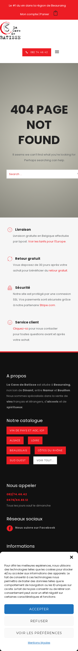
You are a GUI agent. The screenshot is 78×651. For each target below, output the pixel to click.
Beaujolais (18, 450)
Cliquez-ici (20, 328)
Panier (44, 14)
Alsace (15, 440)
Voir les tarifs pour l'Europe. (47, 241)
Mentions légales (39, 643)
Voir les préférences (39, 633)
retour (53, 270)
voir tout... (45, 460)
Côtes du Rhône (50, 450)
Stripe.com (47, 305)
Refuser (39, 621)
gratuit (62, 270)
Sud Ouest (18, 460)
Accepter (39, 609)
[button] (71, 557)
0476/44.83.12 (17, 500)
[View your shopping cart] (55, 14)
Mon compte (29, 14)
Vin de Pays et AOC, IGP (27, 430)
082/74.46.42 (16, 494)
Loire (35, 440)
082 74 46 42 (39, 52)
